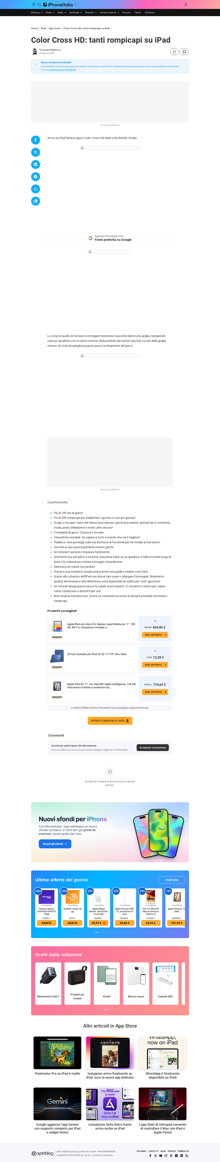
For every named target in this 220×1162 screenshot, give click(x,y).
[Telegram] (176, 1155)
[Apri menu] (75, 4)
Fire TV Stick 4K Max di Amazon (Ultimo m (151, 911)
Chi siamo (141, 1151)
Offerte (150, 12)
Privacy (172, 1151)
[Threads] (171, 1155)
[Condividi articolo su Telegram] (35, 176)
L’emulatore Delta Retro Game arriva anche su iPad (110, 1126)
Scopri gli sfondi (53, 843)
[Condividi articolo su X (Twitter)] (35, 152)
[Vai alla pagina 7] (116, 932)
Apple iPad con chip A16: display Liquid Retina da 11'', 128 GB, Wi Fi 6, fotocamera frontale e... (101, 626)
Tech (138, 12)
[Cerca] (39, 4)
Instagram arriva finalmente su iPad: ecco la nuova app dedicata (110, 1075)
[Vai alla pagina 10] (124, 932)
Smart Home (108, 12)
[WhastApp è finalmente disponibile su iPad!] (162, 1053)
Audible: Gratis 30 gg (72, 910)
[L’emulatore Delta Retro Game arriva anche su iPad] (110, 1104)
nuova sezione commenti (62, 69)
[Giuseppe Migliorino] (34, 51)
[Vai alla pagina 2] (101, 932)
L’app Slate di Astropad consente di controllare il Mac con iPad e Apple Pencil (162, 1128)
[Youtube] (161, 1155)
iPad (49, 12)
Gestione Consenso (102, 1155)
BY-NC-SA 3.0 (84, 1155)
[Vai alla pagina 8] (119, 932)
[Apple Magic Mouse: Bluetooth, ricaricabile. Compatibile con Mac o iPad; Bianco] (98, 897)
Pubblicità (183, 1151)
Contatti (153, 1151)
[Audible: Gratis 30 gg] (72, 897)
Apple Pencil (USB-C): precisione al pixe (124, 911)
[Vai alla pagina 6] (113, 932)
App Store (55, 28)
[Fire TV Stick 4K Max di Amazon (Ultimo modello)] (151, 897)
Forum (126, 12)
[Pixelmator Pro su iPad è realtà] (57, 1053)
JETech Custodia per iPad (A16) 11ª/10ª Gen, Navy (97, 654)
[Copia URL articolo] (35, 201)
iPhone (35, 12)
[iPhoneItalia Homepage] (58, 4)
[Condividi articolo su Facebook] (35, 140)
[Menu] (34, 4)
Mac (60, 12)
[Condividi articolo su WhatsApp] (35, 188)
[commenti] (174, 51)
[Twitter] (155, 1155)
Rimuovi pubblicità (110, 125)
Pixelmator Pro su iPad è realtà (57, 1073)
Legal (163, 1151)
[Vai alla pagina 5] (110, 932)
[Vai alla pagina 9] (121, 932)
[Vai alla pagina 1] (97, 932)
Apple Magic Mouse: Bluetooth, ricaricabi (98, 911)
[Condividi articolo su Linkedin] (35, 164)
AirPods (74, 12)
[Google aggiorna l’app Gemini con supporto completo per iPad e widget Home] (57, 1104)
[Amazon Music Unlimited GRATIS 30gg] (46, 897)
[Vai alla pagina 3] (104, 932)
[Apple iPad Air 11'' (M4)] (177, 897)
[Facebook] (150, 1155)
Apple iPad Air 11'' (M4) (177, 910)
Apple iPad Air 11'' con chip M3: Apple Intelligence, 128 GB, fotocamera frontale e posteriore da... (101, 686)
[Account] (186, 4)
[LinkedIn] (181, 1155)
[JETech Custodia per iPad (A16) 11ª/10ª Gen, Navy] (57, 656)
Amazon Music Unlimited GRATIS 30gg (46, 911)
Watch (89, 12)
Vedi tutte (171, 880)
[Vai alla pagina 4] (107, 932)
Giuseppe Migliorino (50, 49)
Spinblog (74, 1151)
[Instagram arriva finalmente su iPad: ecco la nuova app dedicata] (110, 1053)
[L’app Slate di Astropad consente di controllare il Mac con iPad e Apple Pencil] (162, 1104)
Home (34, 28)
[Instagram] (166, 1155)
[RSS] (187, 1155)
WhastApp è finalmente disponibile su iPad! (163, 1075)
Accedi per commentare (153, 747)
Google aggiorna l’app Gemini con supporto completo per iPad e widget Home (57, 1128)
